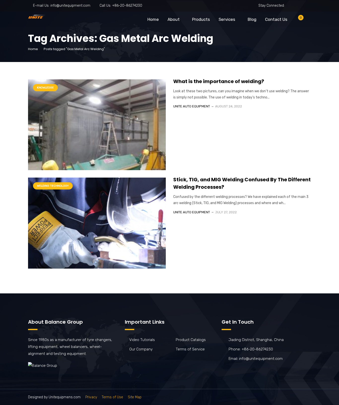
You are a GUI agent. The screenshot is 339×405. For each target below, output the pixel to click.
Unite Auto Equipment (191, 106)
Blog (252, 19)
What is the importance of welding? (218, 81)
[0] (297, 20)
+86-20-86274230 (127, 5)
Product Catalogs (191, 340)
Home (153, 19)
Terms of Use (112, 397)
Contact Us (276, 19)
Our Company (141, 349)
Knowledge (45, 87)
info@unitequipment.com (70, 5)
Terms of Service (190, 349)
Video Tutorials (142, 340)
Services (227, 19)
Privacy (91, 397)
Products (201, 19)
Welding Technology (53, 185)
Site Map (134, 397)
